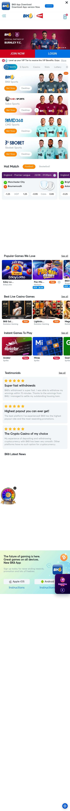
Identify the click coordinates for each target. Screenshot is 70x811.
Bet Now (10, 88)
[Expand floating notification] (62, 590)
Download (49, 5)
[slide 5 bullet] (65, 47)
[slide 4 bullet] (63, 47)
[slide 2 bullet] (59, 47)
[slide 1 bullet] (56, 47)
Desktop (25, 88)
